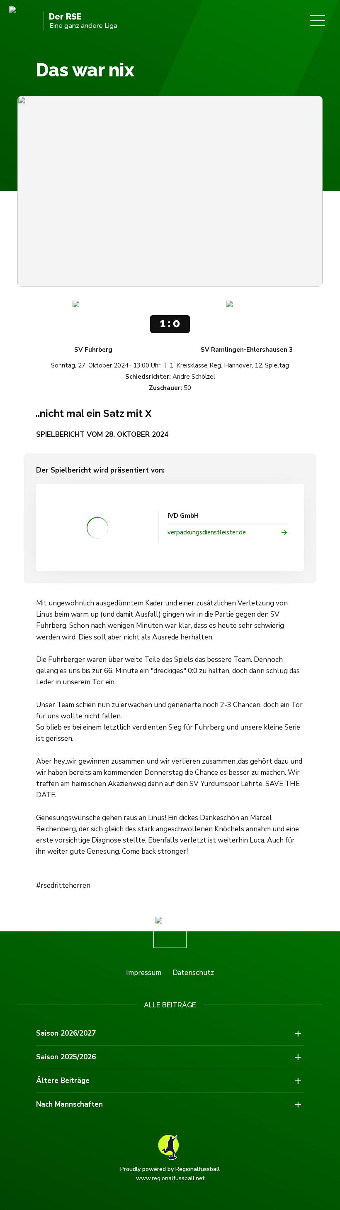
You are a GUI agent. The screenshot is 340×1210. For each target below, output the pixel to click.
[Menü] (317, 20)
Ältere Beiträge (63, 1080)
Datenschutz (193, 972)
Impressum (143, 972)
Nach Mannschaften (69, 1104)
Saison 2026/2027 (66, 1033)
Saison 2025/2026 (66, 1057)
